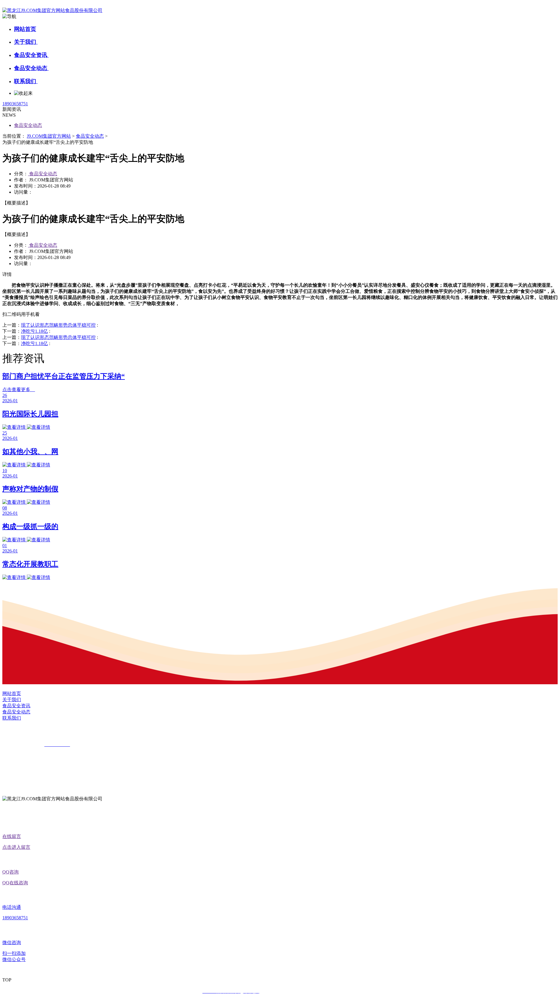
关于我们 (26, 42)
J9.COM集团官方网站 (49, 136)
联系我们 (26, 81)
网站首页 (25, 29)
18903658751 (15, 103)
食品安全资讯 (31, 55)
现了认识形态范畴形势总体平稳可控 (58, 325)
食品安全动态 (31, 68)
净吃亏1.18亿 (34, 331)
